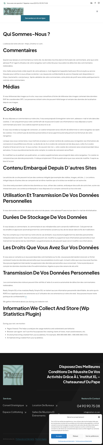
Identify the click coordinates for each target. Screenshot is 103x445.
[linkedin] (91, 3)
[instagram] (99, 3)
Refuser (75, 436)
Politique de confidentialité (66, 441)
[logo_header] (13, 8)
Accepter (59, 436)
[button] (99, 417)
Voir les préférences (92, 436)
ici (26, 296)
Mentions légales (41, 439)
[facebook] (95, 3)
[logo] (13, 366)
